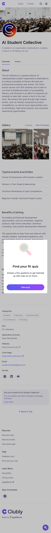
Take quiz (25, 287)
